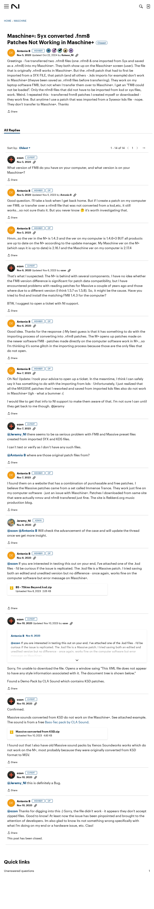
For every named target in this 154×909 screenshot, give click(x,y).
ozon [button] (20, 157)
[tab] (12, 130)
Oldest (24, 148)
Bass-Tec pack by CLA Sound (66, 722)
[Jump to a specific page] (143, 148)
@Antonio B (16, 455)
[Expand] (77, 660)
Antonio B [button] (23, 51)
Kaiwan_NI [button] (68, 55)
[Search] (141, 6)
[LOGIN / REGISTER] (148, 6)
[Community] (15, 6)
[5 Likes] (65, 51)
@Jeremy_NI (16, 434)
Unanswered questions (77, 870)
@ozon (12, 530)
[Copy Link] (76, 55)
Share (12, 112)
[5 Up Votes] (71, 51)
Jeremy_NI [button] (24, 520)
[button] (11, 53)
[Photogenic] (48, 51)
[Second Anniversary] (54, 51)
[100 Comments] (60, 51)
